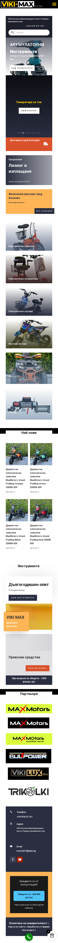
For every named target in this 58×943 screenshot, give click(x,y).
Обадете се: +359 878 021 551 (29, 896)
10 (39, 132)
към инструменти (22, 598)
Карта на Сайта (16, 926)
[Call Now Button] (29, 937)
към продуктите (22, 68)
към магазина (37, 668)
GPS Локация (44, 211)
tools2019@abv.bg (26, 851)
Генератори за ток (29, 102)
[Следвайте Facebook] (13, 859)
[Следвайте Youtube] (20, 859)
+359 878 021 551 (35, 26)
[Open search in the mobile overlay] (29, 32)
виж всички (29, 111)
